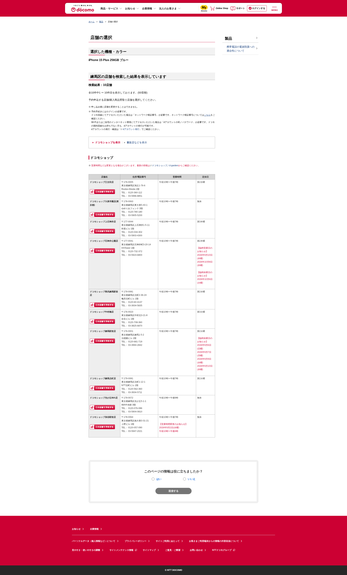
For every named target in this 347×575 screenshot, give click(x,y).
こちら (207, 115)
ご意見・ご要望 (172, 550)
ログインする (258, 8)
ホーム (92, 22)
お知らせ (130, 8)
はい (158, 479)
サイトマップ (149, 550)
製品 (101, 22)
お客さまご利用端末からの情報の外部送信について (214, 541)
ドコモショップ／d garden (165, 165)
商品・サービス (109, 8)
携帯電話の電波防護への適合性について (240, 48)
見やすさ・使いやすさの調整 (86, 550)
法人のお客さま (168, 8)
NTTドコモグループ (222, 550)
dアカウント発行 (131, 129)
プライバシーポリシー (135, 541)
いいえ (191, 479)
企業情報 (147, 8)
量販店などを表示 (137, 142)
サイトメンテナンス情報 (121, 550)
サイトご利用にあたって (168, 541)
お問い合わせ (196, 550)
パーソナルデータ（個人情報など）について (93, 541)
